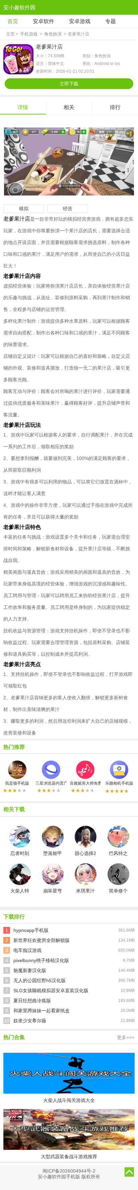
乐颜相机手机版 (119, 783)
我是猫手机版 (17, 783)
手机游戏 (29, 33)
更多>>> (125, 1037)
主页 (10, 33)
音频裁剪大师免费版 (85, 783)
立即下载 (69, 83)
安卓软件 (43, 21)
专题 (110, 21)
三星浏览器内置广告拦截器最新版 (51, 783)
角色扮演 (53, 33)
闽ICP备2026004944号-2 (69, 1171)
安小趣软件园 (19, 7)
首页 (12, 21)
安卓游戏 (79, 21)
